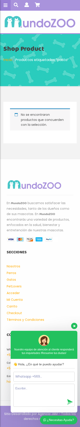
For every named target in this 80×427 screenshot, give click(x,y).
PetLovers (14, 286)
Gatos (11, 279)
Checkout (14, 313)
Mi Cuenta (15, 299)
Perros (11, 273)
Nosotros (13, 266)
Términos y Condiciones (25, 319)
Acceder (13, 293)
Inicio (7, 59)
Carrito (12, 306)
